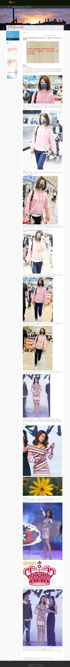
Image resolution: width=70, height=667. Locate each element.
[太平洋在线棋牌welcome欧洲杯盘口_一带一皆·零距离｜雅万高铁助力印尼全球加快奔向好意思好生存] (12, 55)
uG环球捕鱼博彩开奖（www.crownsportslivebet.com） (33, 659)
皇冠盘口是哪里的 (11, 34)
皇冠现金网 (35, 666)
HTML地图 (41, 664)
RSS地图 (39, 664)
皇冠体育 (33, 666)
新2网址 (41, 666)
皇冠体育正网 (49, 35)
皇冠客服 (38, 666)
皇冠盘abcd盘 (10, 39)
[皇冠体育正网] (12, 3)
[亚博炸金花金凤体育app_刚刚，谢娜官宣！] (12, 78)
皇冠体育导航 (30, 666)
